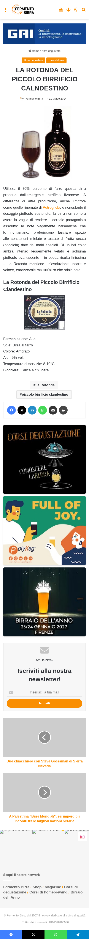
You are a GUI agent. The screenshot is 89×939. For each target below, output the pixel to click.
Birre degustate (50, 50)
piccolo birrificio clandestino (45, 394)
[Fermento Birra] (23, 9)
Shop (37, 887)
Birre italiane (56, 60)
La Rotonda (45, 385)
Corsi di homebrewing (48, 892)
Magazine (53, 887)
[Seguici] (82, 837)
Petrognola (51, 207)
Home (35, 50)
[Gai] (44, 33)
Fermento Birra (34, 98)
